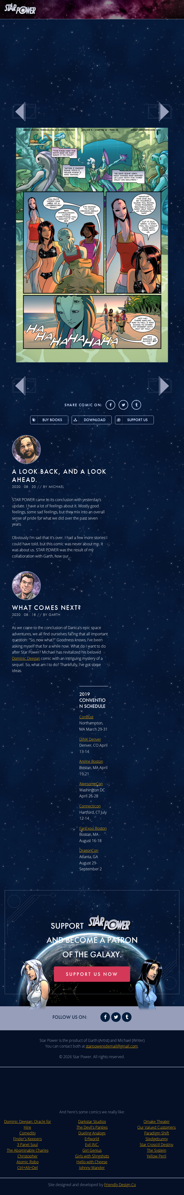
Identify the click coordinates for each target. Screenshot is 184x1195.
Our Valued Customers (156, 1127)
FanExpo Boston (93, 828)
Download (94, 419)
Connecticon (90, 806)
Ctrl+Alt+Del (27, 1167)
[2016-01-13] (92, 361)
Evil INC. (92, 1144)
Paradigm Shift (156, 1133)
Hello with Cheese (91, 1162)
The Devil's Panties (92, 1127)
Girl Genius (92, 1150)
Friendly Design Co (120, 1184)
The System (156, 1150)
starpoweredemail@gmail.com (112, 1046)
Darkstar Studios (92, 1121)
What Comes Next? (46, 607)
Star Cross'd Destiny (156, 1144)
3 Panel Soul (27, 1144)
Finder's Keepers (27, 1138)
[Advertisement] (92, 57)
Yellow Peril (156, 1156)
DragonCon (88, 850)
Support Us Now (92, 974)
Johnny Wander (92, 1167)
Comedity (27, 1133)
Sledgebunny (156, 1138)
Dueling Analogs (91, 1133)
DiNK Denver (90, 739)
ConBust (86, 717)
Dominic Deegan (26, 658)
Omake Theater (157, 1121)
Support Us (137, 419)
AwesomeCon (91, 783)
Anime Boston (91, 761)
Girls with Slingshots (92, 1156)
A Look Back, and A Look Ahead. (59, 475)
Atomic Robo (28, 1162)
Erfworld (92, 1138)
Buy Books (52, 419)
